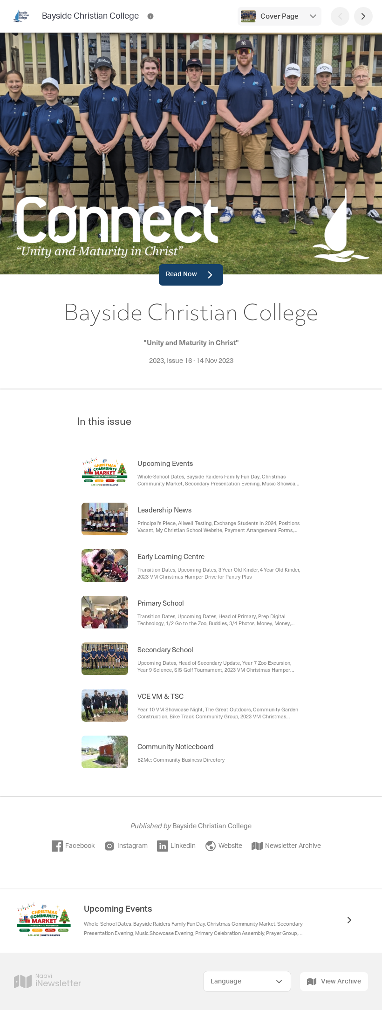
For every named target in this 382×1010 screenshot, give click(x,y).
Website (230, 846)
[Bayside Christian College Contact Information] (150, 16)
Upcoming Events (118, 909)
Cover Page (279, 16)
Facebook (80, 846)
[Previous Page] (340, 16)
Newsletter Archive (293, 846)
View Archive (341, 981)
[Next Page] (363, 16)
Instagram (132, 846)
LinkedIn (183, 846)
